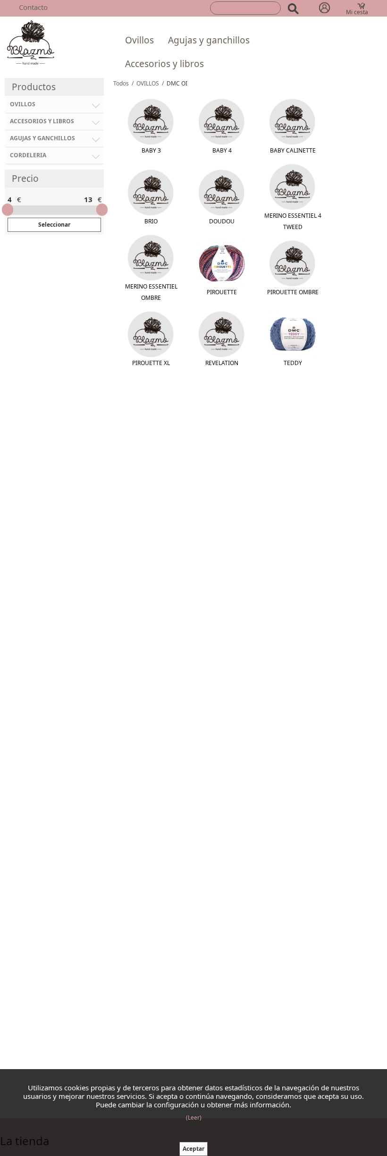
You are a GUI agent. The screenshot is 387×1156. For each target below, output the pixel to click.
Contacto (33, 7)
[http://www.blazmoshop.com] (30, 42)
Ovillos (139, 40)
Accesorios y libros (164, 64)
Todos (121, 83)
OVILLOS (147, 83)
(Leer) (194, 1118)
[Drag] (7, 210)
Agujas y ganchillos (209, 40)
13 (88, 199)
